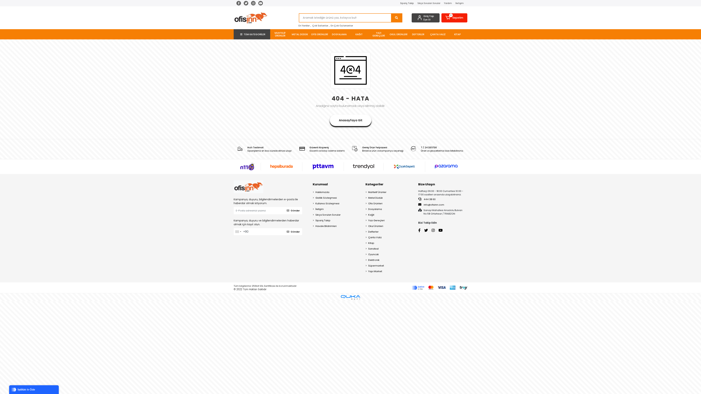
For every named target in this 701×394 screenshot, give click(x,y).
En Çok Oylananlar (342, 25)
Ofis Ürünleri (375, 203)
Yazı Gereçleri (376, 220)
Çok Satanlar (320, 25)
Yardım (448, 3)
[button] (454, 17)
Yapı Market (375, 271)
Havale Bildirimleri (326, 226)
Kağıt (371, 215)
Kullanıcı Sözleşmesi (327, 203)
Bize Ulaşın (426, 184)
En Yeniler (304, 25)
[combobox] (238, 231)
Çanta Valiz (375, 237)
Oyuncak (373, 254)
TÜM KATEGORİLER (254, 34)
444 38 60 (429, 199)
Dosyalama (375, 209)
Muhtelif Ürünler (377, 192)
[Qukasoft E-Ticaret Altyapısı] (350, 297)
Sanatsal (373, 248)
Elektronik (374, 260)
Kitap (371, 243)
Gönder (295, 210)
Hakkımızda (322, 192)
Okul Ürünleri (375, 226)
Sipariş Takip (407, 3)
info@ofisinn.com (434, 204)
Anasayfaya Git (350, 120)
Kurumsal (320, 184)
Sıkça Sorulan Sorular (428, 3)
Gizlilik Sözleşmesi (326, 198)
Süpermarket (376, 265)
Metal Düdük (375, 198)
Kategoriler (374, 184)
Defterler (373, 231)
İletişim (459, 3)
